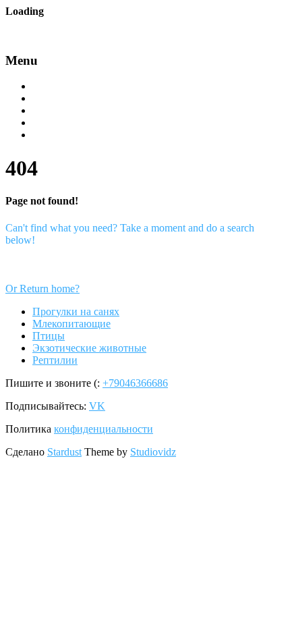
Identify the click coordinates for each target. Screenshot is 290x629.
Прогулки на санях (75, 87)
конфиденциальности (103, 429)
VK (97, 406)
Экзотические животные (88, 123)
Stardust (64, 452)
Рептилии (54, 135)
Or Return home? (42, 288)
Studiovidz (153, 452)
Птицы (47, 111)
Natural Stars (64, 29)
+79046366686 (135, 383)
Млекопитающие (70, 99)
